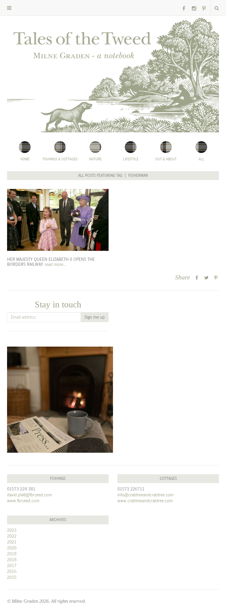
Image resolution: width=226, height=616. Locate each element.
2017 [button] (11, 565)
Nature (95, 159)
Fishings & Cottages (60, 159)
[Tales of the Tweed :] (113, 74)
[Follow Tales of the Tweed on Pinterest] (204, 8)
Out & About (166, 159)
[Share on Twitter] (206, 277)
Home (24, 159)
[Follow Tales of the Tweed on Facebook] (184, 8)
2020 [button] (11, 547)
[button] (9, 8)
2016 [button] (11, 571)
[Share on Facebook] (197, 277)
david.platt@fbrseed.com (29, 494)
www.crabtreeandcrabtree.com (145, 500)
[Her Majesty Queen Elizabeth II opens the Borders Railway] (58, 220)
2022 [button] (11, 535)
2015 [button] (11, 577)
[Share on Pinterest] (216, 277)
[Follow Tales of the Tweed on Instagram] (194, 8)
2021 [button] (11, 541)
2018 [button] (11, 559)
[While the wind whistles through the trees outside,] (60, 400)
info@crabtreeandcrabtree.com (145, 494)
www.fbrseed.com (23, 500)
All (201, 159)
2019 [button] (11, 553)
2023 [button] (11, 530)
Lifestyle (130, 159)
